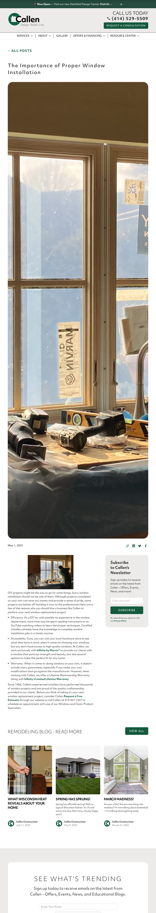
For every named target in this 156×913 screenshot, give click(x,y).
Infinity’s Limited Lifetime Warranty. (46, 679)
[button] (25, 36)
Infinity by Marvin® (48, 650)
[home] (26, 20)
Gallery (62, 35)
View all (136, 731)
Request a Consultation (125, 25)
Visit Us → (106, 4)
